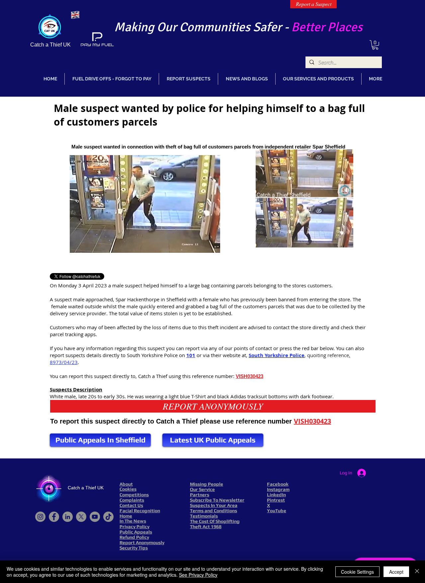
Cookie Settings (357, 571)
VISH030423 (249, 376)
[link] (375, 45)
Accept (396, 571)
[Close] (417, 572)
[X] (81, 517)
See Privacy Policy (198, 574)
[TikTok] (108, 517)
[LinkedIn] (67, 517)
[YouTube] (95, 517)
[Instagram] (40, 517)
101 (190, 355)
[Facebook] (54, 517)
